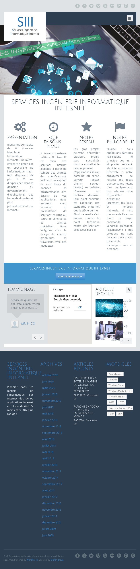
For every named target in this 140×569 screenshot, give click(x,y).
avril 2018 (48, 458)
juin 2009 (48, 535)
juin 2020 (48, 381)
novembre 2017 (51, 471)
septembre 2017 (52, 484)
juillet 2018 (49, 445)
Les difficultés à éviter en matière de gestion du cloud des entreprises (85, 385)
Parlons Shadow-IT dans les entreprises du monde (121, 330)
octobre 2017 (50, 477)
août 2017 (48, 490)
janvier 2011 (49, 516)
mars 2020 (48, 388)
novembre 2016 (51, 509)
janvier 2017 (49, 497)
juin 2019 (48, 407)
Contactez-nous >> (70, 276)
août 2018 (48, 439)
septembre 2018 (52, 432)
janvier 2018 (49, 464)
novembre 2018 (51, 426)
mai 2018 (47, 452)
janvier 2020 (49, 394)
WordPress (32, 559)
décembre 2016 (51, 503)
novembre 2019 (51, 400)
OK (80, 307)
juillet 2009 (49, 529)
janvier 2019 (49, 420)
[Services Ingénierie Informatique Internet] (25, 26)
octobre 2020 (50, 375)
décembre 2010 (51, 522)
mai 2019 (47, 413)
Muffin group (57, 559)
